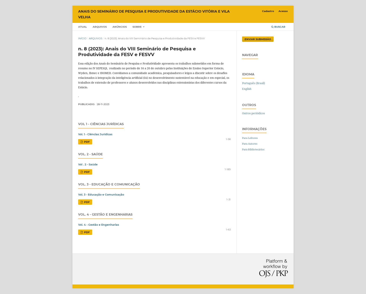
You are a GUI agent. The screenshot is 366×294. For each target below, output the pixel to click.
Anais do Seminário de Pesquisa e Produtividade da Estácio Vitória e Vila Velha (154, 14)
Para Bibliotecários (253, 149)
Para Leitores (250, 138)
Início (82, 38)
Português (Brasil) (253, 83)
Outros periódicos (253, 113)
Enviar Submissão (258, 39)
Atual (82, 26)
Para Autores (249, 143)
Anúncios (119, 26)
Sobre (137, 26)
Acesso (283, 11)
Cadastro (268, 11)
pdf (86, 141)
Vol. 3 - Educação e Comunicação (101, 194)
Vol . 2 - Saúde (88, 164)
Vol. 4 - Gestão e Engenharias (98, 224)
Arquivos (100, 26)
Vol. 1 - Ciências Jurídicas (95, 134)
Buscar (279, 26)
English (246, 89)
